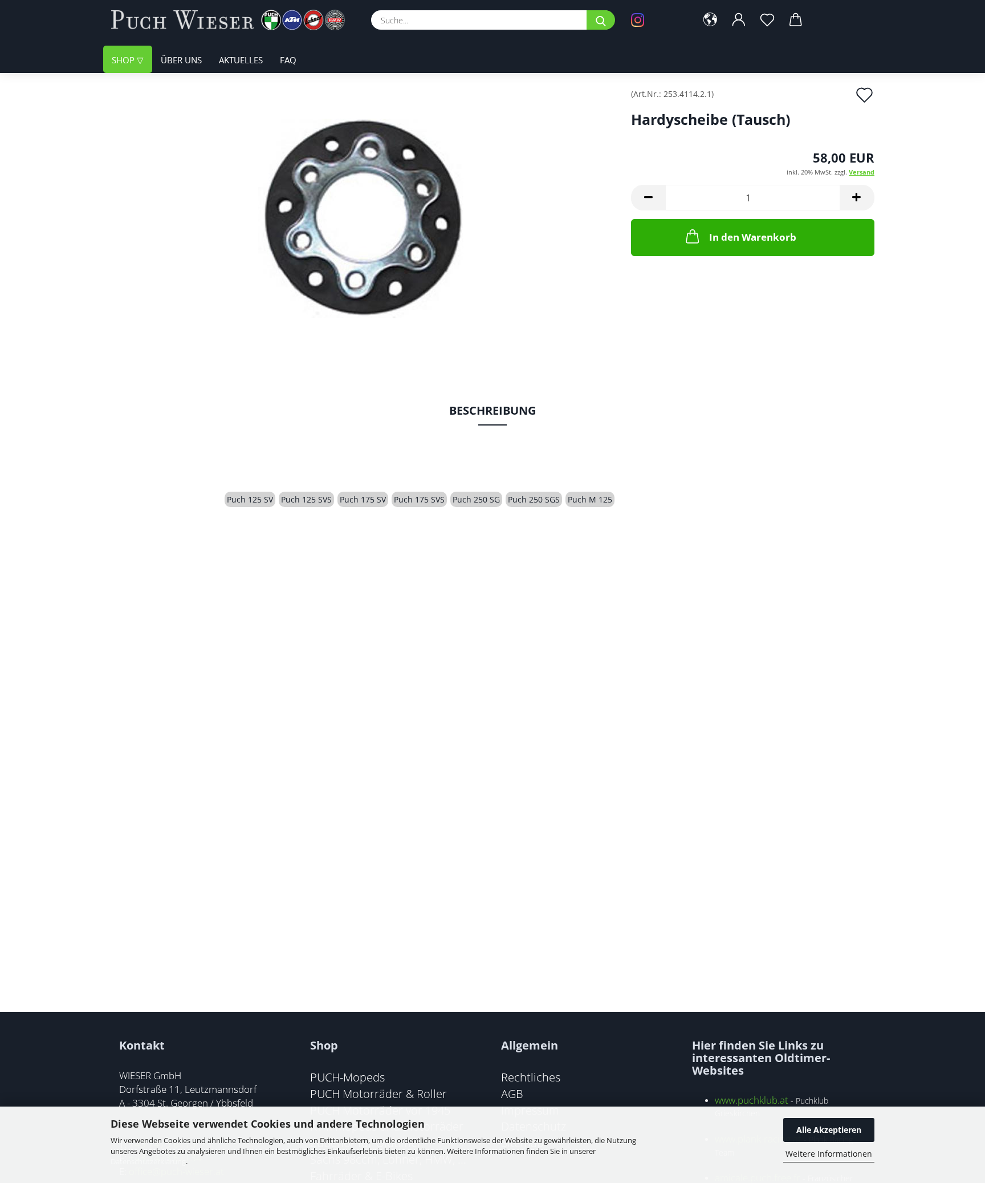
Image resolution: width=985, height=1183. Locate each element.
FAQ (288, 60)
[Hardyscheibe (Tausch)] (362, 217)
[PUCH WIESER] (232, 20)
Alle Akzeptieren (828, 1129)
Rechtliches (530, 1077)
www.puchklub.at (751, 1100)
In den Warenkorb (752, 237)
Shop (124, 60)
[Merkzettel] (767, 20)
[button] (710, 20)
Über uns (181, 60)
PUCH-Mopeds (347, 1077)
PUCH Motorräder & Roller (378, 1093)
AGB (512, 1093)
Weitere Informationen (828, 1153)
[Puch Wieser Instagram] (655, 20)
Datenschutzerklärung (148, 1161)
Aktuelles (241, 60)
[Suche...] (601, 20)
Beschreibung (492, 410)
